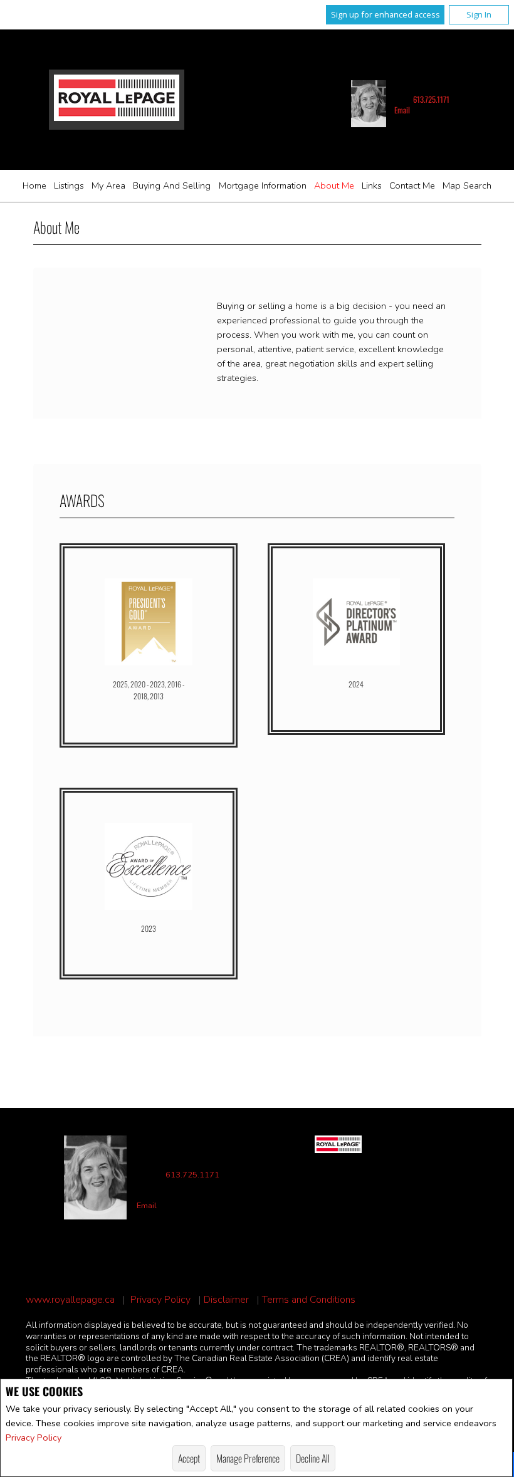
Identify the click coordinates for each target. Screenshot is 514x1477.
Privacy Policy (33, 1437)
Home (34, 185)
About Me (334, 185)
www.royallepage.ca (70, 1300)
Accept (189, 1458)
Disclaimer (226, 1300)
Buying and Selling (172, 185)
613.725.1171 (431, 99)
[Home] (116, 99)
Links (372, 185)
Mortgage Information (263, 185)
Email (402, 110)
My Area (108, 185)
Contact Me (412, 185)
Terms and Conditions (308, 1300)
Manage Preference (248, 1458)
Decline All (313, 1458)
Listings (69, 185)
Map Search (467, 185)
